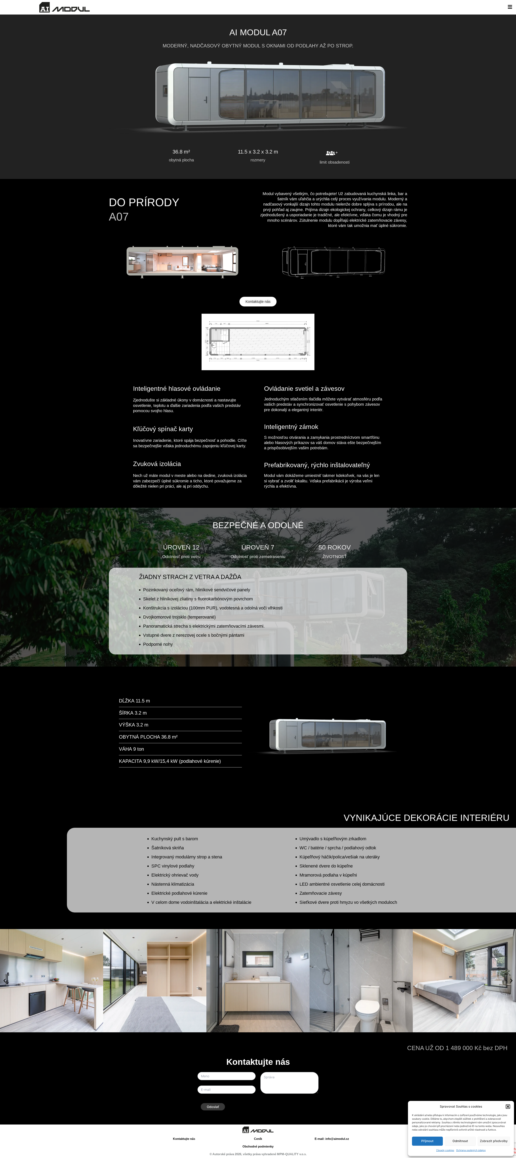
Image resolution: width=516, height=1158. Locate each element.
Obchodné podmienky (258, 1146)
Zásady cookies (445, 1150)
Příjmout (427, 1141)
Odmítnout (460, 1141)
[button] (508, 1107)
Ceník (258, 1138)
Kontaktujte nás (184, 1138)
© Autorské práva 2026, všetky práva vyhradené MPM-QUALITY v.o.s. (258, 1154)
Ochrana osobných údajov (471, 1150)
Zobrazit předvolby (494, 1141)
